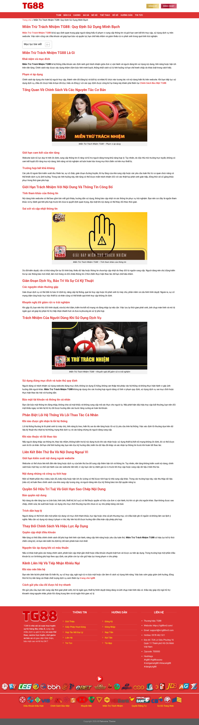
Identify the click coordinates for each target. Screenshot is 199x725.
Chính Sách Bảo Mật (59, 706)
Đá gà (86, 15)
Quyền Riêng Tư (139, 706)
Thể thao (105, 15)
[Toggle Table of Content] (46, 44)
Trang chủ (26, 20)
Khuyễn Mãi (86, 706)
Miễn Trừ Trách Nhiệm (113, 706)
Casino (77, 15)
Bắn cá (67, 15)
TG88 (58, 15)
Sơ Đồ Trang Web (165, 706)
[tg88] (33, 6)
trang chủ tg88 (87, 578)
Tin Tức (139, 15)
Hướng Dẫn (126, 15)
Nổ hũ (94, 15)
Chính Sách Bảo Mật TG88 (153, 83)
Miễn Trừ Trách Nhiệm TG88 (36, 33)
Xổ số (115, 15)
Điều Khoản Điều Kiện (34, 706)
